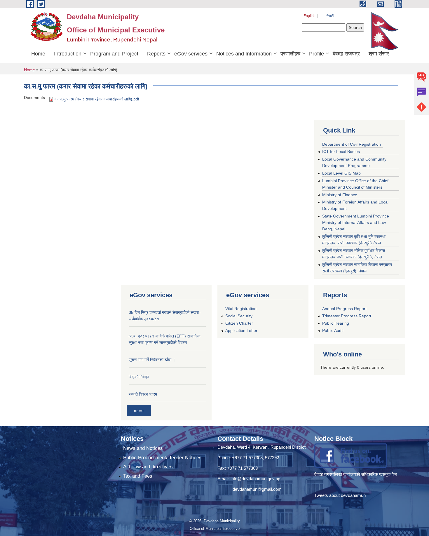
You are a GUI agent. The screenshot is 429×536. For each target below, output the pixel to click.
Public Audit (332, 330)
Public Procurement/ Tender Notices (162, 457)
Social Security (238, 316)
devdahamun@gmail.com (257, 489)
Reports (156, 54)
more (139, 410)
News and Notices (143, 448)
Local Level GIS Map (341, 173)
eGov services (190, 54)
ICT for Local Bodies (341, 151)
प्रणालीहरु (290, 54)
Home (38, 54)
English (309, 16)
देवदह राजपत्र (346, 54)
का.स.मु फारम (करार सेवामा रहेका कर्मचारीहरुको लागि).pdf (97, 99)
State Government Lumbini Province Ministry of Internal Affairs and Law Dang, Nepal (355, 222)
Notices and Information (244, 54)
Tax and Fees (137, 476)
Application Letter (241, 330)
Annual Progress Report (344, 308)
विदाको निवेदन (139, 377)
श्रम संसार (379, 54)
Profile (316, 54)
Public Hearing (335, 323)
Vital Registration (241, 308)
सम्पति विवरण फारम (143, 394)
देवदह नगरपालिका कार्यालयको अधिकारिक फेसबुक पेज (356, 474)
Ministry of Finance (339, 194)
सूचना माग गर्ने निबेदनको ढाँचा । (152, 359)
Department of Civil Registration (351, 144)
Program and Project (114, 54)
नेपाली (330, 16)
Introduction (67, 54)
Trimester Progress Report (346, 316)
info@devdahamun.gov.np (255, 478)
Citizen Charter (239, 323)
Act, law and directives (148, 466)
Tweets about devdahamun (340, 495)
